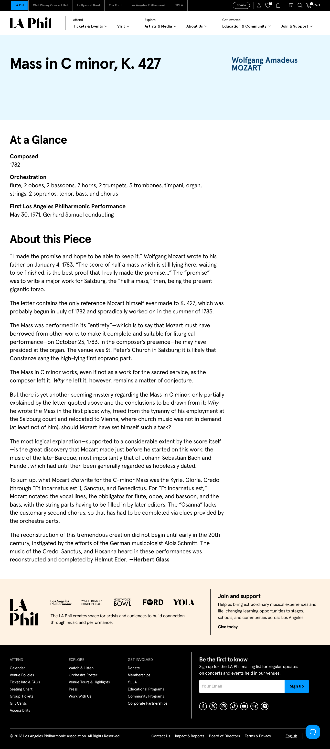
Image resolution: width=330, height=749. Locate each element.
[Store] (279, 5)
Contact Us (160, 736)
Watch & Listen (81, 668)
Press (73, 689)
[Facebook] (203, 706)
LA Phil (19, 5)
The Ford (115, 5)
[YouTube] (244, 706)
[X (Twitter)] (213, 706)
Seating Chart (21, 689)
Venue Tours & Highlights (89, 682)
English (291, 736)
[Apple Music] (264, 706)
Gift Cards (18, 704)
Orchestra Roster (83, 675)
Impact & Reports (189, 736)
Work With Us (80, 697)
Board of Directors (224, 736)
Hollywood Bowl (88, 5)
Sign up (297, 686)
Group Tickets (21, 697)
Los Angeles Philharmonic (148, 5)
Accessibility (20, 711)
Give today (228, 627)
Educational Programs (146, 689)
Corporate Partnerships (147, 704)
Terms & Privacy (258, 736)
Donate (241, 5)
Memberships (139, 675)
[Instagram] (223, 706)
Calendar (17, 668)
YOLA (179, 5)
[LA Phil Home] (30, 22)
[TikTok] (234, 706)
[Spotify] (254, 706)
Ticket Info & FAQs (25, 682)
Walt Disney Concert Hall (50, 5)
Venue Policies (22, 675)
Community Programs (146, 697)
